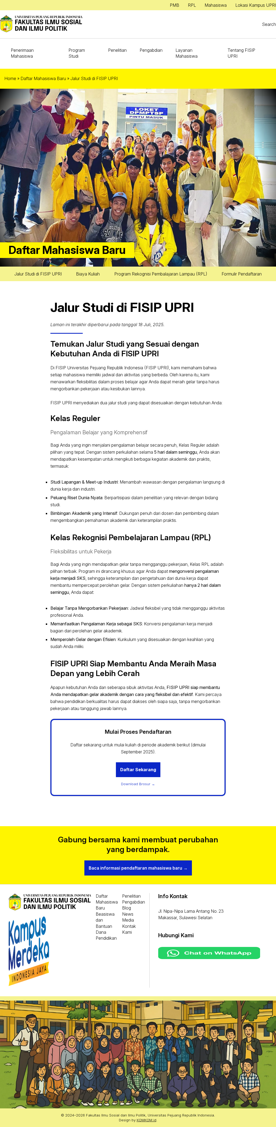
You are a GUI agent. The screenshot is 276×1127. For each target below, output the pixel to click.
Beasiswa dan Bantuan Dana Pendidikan (106, 926)
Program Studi (76, 53)
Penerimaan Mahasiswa (22, 53)
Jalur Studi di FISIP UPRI (38, 274)
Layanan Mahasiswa (186, 53)
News (127, 914)
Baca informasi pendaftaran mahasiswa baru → (138, 868)
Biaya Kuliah (88, 274)
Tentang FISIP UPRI (241, 53)
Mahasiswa (216, 5)
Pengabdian (151, 50)
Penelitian (117, 50)
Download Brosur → (138, 784)
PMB (174, 5)
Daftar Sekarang (138, 769)
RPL (192, 5)
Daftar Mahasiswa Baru (43, 78)
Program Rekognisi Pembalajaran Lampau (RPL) (160, 274)
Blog (126, 908)
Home (10, 78)
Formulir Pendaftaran (242, 274)
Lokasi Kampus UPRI (255, 5)
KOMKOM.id (146, 1120)
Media (128, 920)
